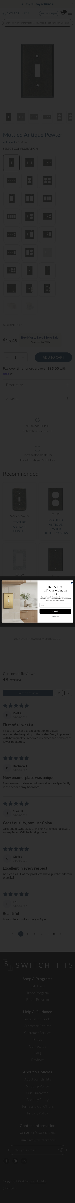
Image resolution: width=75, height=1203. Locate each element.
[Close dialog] (72, 583)
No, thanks (55, 616)
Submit (55, 611)
